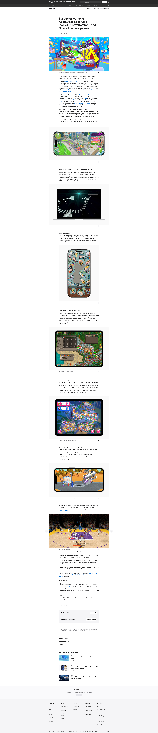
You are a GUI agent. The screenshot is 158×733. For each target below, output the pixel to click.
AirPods (50, 712)
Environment (99, 706)
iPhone (50, 709)
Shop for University (88, 712)
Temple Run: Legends (84, 575)
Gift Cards (50, 719)
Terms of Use (81, 731)
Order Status (75, 709)
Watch (50, 711)
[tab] (77, 551)
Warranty (98, 718)
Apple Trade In (75, 708)
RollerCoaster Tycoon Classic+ (70, 100)
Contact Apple (99, 724)
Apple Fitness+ (63, 718)
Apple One (71, 586)
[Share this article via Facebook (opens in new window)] (59, 33)
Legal (93, 731)
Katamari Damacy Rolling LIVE (72, 81)
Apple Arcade (63, 716)
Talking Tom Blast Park (66, 575)
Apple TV (62, 713)
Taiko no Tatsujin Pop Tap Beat (71, 90)
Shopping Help (75, 711)
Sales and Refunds (88, 731)
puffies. (94, 96)
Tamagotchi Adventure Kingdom (87, 90)
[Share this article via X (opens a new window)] (62, 33)
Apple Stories (96, 8)
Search (105, 8)
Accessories (51, 717)
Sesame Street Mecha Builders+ (82, 103)
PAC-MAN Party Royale (65, 91)
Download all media (91, 619)
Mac (49, 706)
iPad (49, 708)
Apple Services (89, 8)
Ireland (108, 731)
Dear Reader (75, 575)
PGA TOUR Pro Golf (91, 509)
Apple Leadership (100, 715)
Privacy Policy (69, 731)
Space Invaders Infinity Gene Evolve (88, 95)
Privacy (98, 708)
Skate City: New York (64, 510)
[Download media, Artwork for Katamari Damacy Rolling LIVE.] (98, 72)
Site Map (96, 731)
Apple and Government (89, 716)
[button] (90, 2)
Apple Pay (50, 723)
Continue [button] (104, 2)
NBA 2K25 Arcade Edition (78, 509)
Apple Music (63, 715)
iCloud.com (63, 708)
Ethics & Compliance (100, 721)
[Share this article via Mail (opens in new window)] (64, 33)
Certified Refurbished (76, 706)
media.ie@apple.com (63, 642)
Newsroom (52, 8)
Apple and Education (88, 710)
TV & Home (51, 714)
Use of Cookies (75, 731)
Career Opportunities (100, 716)
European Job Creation (101, 723)
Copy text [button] (93, 612)
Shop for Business (88, 706)
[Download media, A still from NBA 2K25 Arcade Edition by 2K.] (98, 549)
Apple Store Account (64, 706)
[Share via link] (66, 33)
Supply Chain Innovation (101, 709)
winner (85, 98)
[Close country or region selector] (108, 2)
